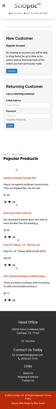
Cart (27, 13)
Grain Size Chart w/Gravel (17, 213)
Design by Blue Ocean (34, 403)
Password (11, 111)
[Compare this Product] (14, 202)
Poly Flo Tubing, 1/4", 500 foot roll (21, 244)
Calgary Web (17, 403)
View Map (30, 341)
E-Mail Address (13, 100)
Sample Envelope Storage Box (19, 177)
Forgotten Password (15, 119)
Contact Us (28, 380)
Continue (11, 71)
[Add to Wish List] (9, 202)
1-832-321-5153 (40, 13)
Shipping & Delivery (28, 376)
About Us (28, 373)
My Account (16, 13)
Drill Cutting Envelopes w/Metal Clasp (24, 276)
